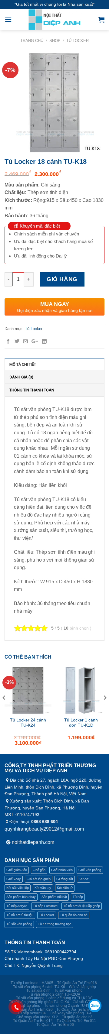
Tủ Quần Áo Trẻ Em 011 (76, 1021)
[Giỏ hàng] (101, 19)
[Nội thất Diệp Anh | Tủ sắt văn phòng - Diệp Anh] (55, 19)
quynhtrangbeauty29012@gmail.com (44, 828)
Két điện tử (65, 888)
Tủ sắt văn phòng (19, 924)
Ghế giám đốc (16, 870)
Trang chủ (31, 40)
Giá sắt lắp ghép (39, 879)
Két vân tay (43, 888)
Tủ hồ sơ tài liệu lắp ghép (81, 906)
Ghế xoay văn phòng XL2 (37, 1017)
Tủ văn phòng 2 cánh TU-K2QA (54, 994)
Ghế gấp (39, 870)
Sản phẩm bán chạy (21, 897)
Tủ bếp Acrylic (16, 906)
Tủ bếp (78, 897)
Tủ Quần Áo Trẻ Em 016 (77, 983)
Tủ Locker (77, 40)
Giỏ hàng (62, 279)
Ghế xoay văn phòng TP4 (70, 1013)
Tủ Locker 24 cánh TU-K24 (28, 723)
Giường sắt (64, 879)
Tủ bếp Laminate (45, 906)
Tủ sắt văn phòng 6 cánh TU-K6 (39, 987)
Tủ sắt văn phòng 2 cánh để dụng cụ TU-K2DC (54, 998)
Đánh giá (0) (21, 377)
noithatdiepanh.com (33, 842)
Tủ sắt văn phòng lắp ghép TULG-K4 (39, 1002)
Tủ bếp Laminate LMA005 (32, 983)
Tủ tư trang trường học (54, 924)
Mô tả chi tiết (22, 364)
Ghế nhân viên (62, 870)
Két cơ (83, 879)
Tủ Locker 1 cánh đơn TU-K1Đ (81, 723)
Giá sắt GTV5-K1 (86, 1002)
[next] (105, 709)
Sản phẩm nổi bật (54, 897)
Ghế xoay (13, 879)
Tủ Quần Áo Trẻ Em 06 (55, 1025)
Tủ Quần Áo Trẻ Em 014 (76, 1009)
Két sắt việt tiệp (17, 888)
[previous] (4, 709)
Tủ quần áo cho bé (74, 915)
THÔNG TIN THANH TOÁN (31, 390)
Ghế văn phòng (89, 870)
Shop (55, 40)
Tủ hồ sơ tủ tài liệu (19, 915)
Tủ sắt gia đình (38, 990)
